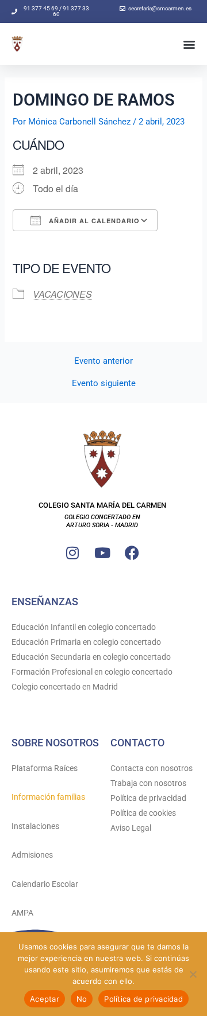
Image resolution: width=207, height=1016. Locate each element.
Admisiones (32, 854)
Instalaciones (35, 826)
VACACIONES (62, 294)
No (81, 998)
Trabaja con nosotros (148, 783)
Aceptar (44, 998)
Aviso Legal (130, 827)
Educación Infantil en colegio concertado (84, 627)
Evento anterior (103, 361)
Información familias (48, 796)
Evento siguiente (104, 383)
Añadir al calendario (93, 220)
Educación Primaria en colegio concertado (86, 642)
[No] (192, 974)
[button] (188, 43)
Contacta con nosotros (151, 768)
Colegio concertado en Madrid (65, 686)
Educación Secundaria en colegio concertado (91, 656)
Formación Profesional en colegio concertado (92, 671)
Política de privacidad (148, 798)
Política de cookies (143, 813)
